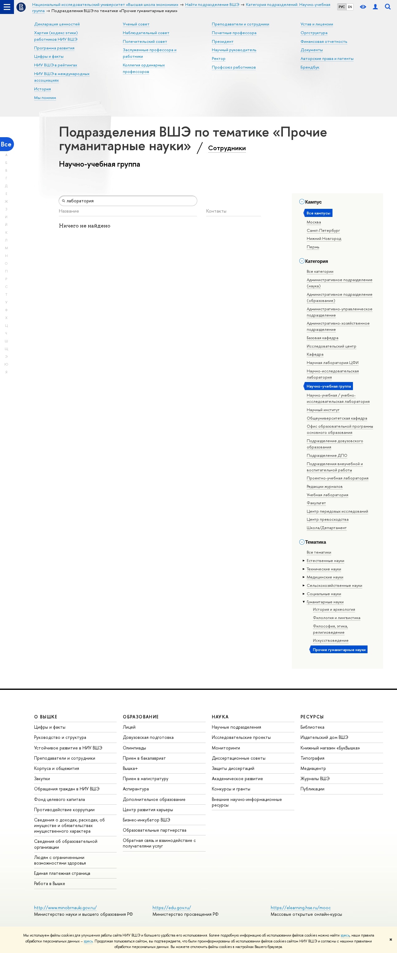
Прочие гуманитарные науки (339, 649)
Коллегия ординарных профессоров (144, 68)
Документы (312, 49)
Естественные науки (325, 560)
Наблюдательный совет (146, 32)
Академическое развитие (237, 778)
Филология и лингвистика (336, 617)
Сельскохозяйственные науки (334, 585)
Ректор (218, 58)
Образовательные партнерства (154, 830)
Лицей (129, 727)
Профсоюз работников (234, 67)
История (42, 89)
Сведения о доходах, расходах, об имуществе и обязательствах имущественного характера (69, 825)
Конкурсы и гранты (231, 789)
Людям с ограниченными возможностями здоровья (60, 860)
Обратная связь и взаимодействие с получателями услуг (159, 843)
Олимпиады (134, 748)
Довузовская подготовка (148, 737)
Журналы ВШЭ (315, 778)
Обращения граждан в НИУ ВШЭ (67, 789)
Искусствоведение (331, 640)
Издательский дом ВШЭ (324, 737)
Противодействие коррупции (64, 809)
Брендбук (310, 67)
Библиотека (312, 727)
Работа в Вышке (49, 883)
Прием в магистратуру (145, 778)
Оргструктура (314, 32)
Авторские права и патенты (327, 58)
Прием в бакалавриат (144, 758)
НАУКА (220, 717)
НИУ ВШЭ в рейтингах (55, 65)
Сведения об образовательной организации (65, 844)
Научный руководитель (234, 49)
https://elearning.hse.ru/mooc (301, 907)
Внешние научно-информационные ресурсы (247, 802)
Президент (223, 41)
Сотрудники (227, 147)
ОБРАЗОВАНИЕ (141, 717)
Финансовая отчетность (324, 41)
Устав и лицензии (317, 24)
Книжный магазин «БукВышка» (330, 748)
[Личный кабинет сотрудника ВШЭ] (375, 7)
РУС (342, 7)
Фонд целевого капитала (59, 799)
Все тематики (319, 552)
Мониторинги (226, 748)
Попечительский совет (145, 41)
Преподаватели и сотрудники (240, 24)
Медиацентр (313, 768)
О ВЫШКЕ (46, 717)
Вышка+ (130, 768)
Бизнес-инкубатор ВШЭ (146, 820)
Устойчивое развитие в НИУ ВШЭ (68, 748)
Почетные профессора (234, 32)
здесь (345, 935)
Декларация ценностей (57, 24)
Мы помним (45, 97)
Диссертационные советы (238, 758)
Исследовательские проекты (241, 737)
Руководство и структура (60, 737)
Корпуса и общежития (56, 768)
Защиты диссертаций (233, 768)
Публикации (312, 789)
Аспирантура (136, 789)
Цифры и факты (49, 56)
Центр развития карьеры (148, 809)
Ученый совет (136, 24)
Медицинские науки (325, 577)
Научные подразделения (236, 727)
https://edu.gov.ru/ (172, 907)
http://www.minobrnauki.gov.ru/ (65, 907)
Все (6, 144)
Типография (312, 758)
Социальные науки (324, 593)
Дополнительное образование (154, 799)
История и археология (334, 609)
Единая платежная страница (62, 873)
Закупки (42, 778)
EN (350, 7)
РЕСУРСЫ (312, 717)
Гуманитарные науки (325, 602)
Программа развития (54, 48)
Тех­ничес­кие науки (324, 569)
